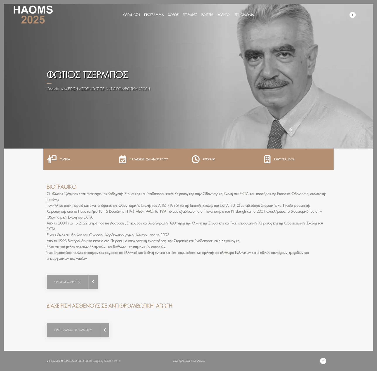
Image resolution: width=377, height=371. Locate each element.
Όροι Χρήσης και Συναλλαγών (189, 360)
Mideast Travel (112, 360)
